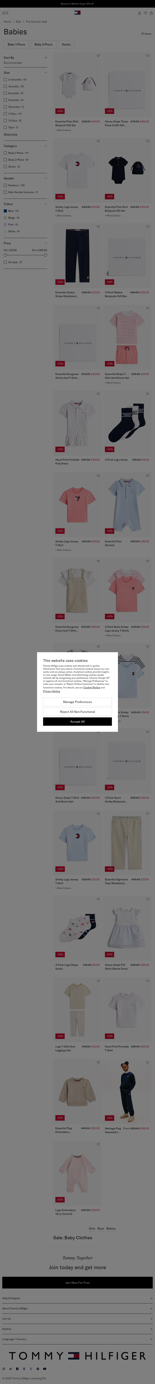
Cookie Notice (91, 687)
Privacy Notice (51, 691)
